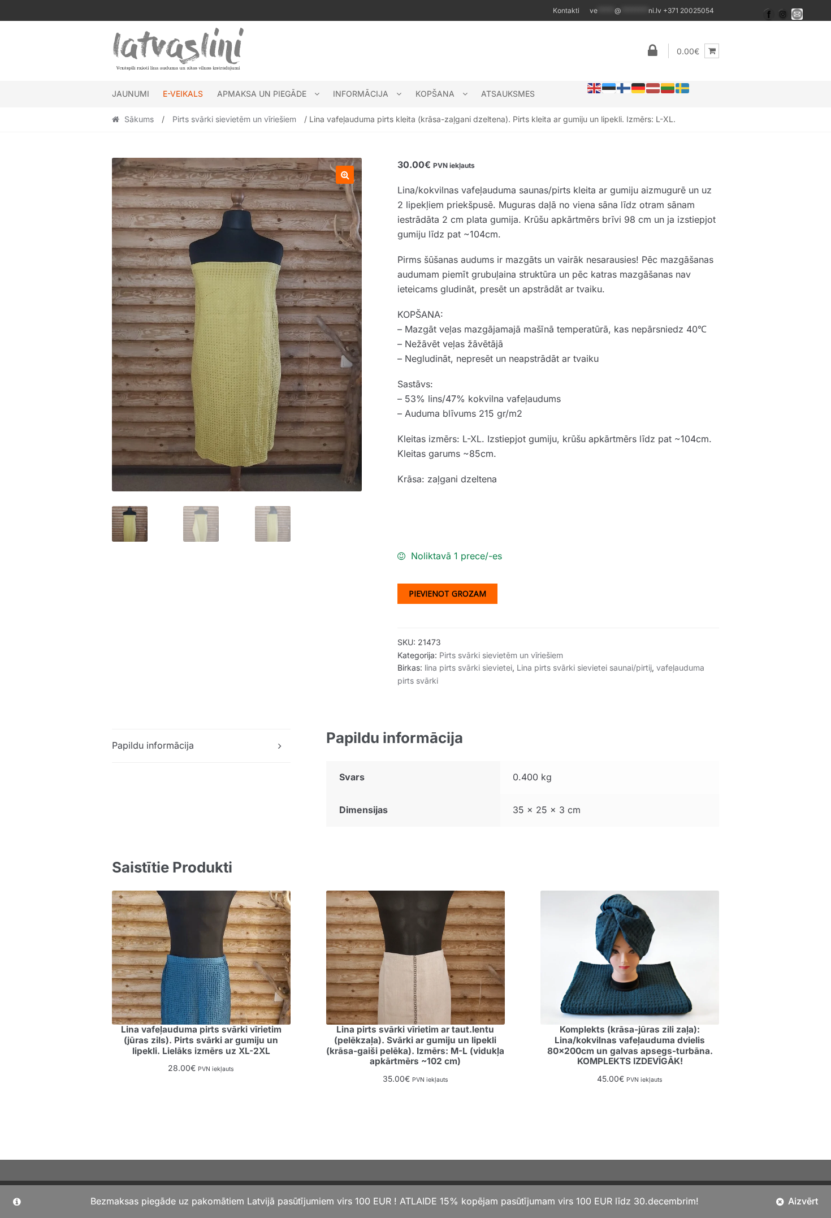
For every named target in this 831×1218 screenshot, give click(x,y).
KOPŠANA (435, 93)
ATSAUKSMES (508, 93)
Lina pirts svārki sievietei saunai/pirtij (584, 667)
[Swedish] (683, 87)
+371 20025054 (652, 10)
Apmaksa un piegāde (261, 93)
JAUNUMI (130, 93)
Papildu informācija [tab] (153, 745)
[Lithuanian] (668, 87)
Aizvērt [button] (803, 1201)
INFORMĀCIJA (360, 93)
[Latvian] (653, 87)
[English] (594, 87)
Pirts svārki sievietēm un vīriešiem (234, 119)
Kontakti (566, 10)
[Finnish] (624, 87)
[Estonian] (609, 87)
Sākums (139, 119)
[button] (345, 175)
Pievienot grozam (447, 593)
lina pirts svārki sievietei (468, 667)
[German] (638, 87)
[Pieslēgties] (652, 51)
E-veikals (183, 93)
